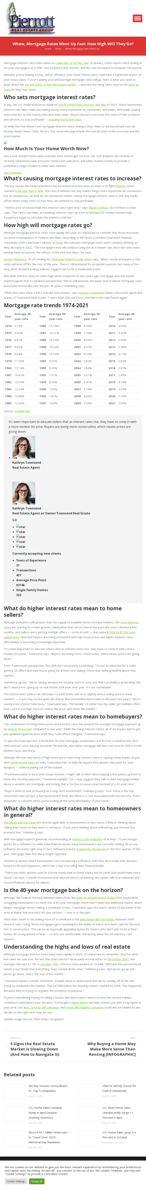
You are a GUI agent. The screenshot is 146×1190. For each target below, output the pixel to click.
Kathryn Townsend (91, 293)
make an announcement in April (96, 897)
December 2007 (118, 959)
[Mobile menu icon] (137, 18)
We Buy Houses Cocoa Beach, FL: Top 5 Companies (48, 1088)
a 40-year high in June (29, 191)
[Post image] (14, 1091)
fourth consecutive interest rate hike (82, 105)
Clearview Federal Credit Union (71, 259)
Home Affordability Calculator (85, 1007)
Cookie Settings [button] (16, 1181)
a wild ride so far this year (72, 63)
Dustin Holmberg (15, 259)
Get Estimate (12, 173)
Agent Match (79, 1002)
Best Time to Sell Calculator (41, 1007)
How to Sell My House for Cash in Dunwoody (119, 1088)
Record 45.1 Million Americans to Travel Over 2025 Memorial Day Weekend (48, 1137)
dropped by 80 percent (91, 849)
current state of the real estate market (50, 84)
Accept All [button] (36, 1181)
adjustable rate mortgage (97, 919)
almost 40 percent (20, 729)
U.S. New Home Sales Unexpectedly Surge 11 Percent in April (117, 1112)
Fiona (59, 242)
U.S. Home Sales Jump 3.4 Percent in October (119, 1134)
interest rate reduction (87, 839)
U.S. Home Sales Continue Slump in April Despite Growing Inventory (45, 1112)
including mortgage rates (65, 119)
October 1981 (49, 964)
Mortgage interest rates (20, 822)
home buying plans (23, 762)
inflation (120, 186)
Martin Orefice (98, 207)
